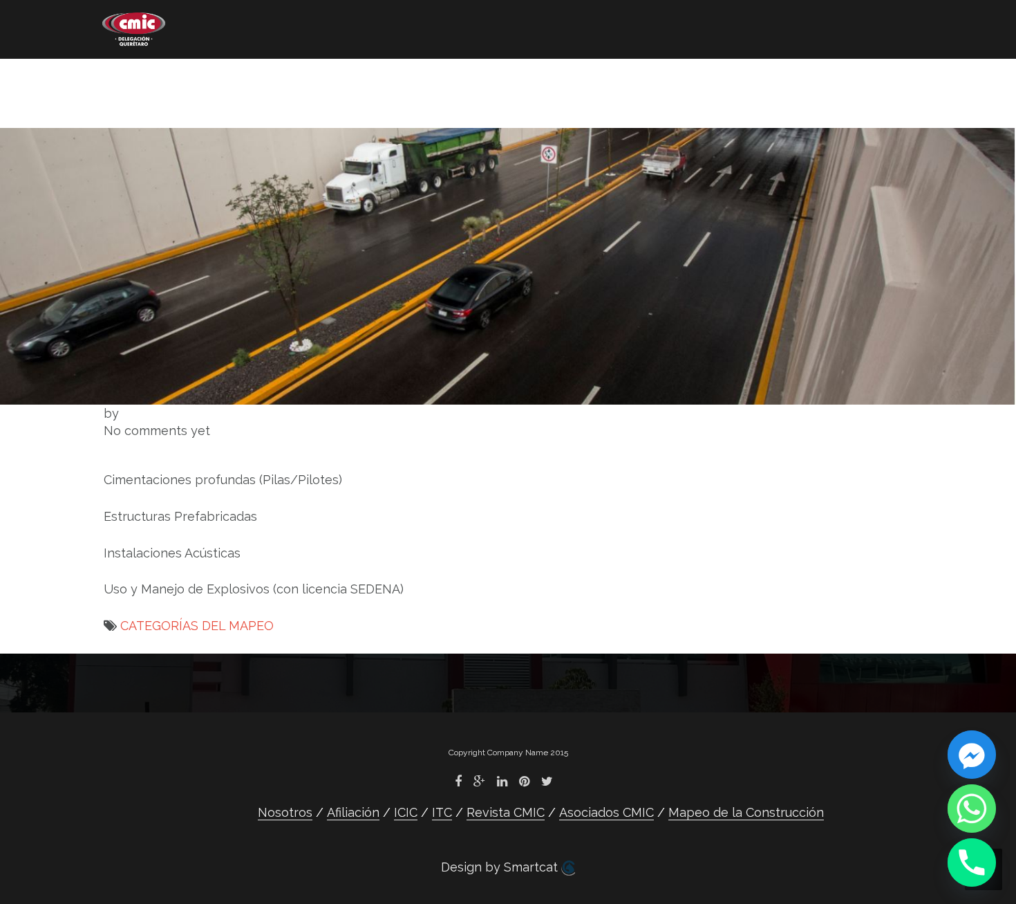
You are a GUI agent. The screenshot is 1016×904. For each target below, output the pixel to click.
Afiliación (232, 79)
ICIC (317, 79)
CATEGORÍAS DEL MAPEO (197, 625)
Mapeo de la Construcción (187, 100)
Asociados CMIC (610, 79)
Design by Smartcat (501, 867)
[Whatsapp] (972, 808)
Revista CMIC (474, 79)
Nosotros (130, 79)
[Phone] (972, 862)
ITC (381, 79)
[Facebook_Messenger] (972, 754)
